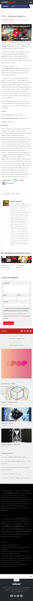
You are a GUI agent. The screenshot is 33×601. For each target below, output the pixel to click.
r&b (2, 534)
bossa (14, 519)
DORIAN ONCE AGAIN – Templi (17, 457)
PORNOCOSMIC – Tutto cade (10, 445)
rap (4, 534)
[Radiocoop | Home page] (10, 2)
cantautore (7, 193)
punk (28, 531)
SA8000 (10, 493)
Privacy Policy (14, 316)
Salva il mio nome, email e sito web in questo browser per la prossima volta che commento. (16, 310)
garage (13, 524)
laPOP (3, 529)
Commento (6, 283)
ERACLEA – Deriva (7, 423)
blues (10, 519)
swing (16, 536)
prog (17, 532)
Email (19, 295)
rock (17, 533)
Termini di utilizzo (24, 316)
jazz (23, 526)
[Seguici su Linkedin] (25, 331)
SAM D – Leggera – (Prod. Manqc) (20, 478)
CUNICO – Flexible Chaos (9, 402)
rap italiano (8, 534)
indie (13, 193)
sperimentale (5, 536)
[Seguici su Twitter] (27, 331)
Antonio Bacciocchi (8, 19)
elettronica (25, 521)
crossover (9, 521)
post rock (12, 531)
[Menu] (30, 2)
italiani (17, 193)
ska (25, 534)
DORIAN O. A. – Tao (15, 474)
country (3, 521)
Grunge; (18, 524)
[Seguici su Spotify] (30, 331)
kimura (26, 526)
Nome (5, 295)
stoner (12, 536)
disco (19, 521)
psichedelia (22, 532)
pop (8, 531)
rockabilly (22, 534)
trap (19, 536)
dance (15, 521)
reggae (13, 534)
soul (28, 534)
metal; (11, 529)
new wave (17, 529)
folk (2, 524)
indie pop (12, 526)
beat (7, 519)
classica (29, 519)
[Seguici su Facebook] (22, 331)
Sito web (5, 301)
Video (3, 11)
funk (6, 524)
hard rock (24, 524)
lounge (6, 529)
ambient (3, 519)
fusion (9, 524)
